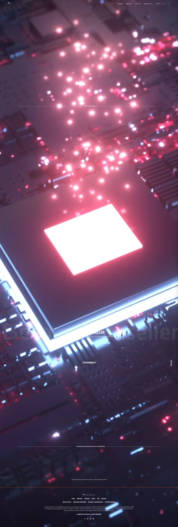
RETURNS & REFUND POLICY (95, 502)
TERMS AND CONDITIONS (79, 502)
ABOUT (93, 499)
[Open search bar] (162, 4)
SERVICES (87, 499)
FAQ (98, 499)
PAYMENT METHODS (110, 502)
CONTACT (103, 499)
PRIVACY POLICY (67, 502)
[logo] (16, 3)
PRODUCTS (79, 499)
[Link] (169, 4)
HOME (73, 499)
